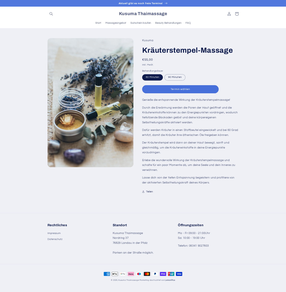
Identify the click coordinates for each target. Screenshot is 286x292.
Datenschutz (55, 239)
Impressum (54, 233)
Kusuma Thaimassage (128, 280)
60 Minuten (152, 77)
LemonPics (170, 280)
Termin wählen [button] (180, 89)
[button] (51, 14)
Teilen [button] (149, 191)
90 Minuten (175, 77)
